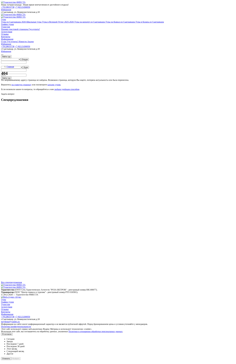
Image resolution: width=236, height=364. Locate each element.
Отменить (6, 359)
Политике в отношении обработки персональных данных (96, 331)
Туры (3, 19)
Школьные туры (34, 22)
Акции (30, 41)
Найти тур (6, 57)
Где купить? (34, 29)
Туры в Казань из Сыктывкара (149, 22)
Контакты (5, 36)
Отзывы (5, 34)
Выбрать (16, 359)
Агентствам (6, 32)
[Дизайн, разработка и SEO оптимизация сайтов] (11, 297)
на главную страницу (21, 84)
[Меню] (2, 54)
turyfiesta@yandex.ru (10, 321)
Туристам (5, 27)
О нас (4, 41)
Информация (7, 39)
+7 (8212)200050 (22, 7)
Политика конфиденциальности (16, 326)
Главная (10, 66)
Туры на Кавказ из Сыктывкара (120, 22)
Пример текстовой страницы (15, 29)
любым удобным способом (66, 89)
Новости (23, 41)
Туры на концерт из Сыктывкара (89, 22)
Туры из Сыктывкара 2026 (13, 22)
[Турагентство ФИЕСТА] (13, 2)
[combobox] (25, 59)
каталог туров (54, 84)
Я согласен (6, 334)
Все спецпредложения (11, 282)
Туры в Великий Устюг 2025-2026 (58, 22)
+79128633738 (7, 7)
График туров (7, 24)
